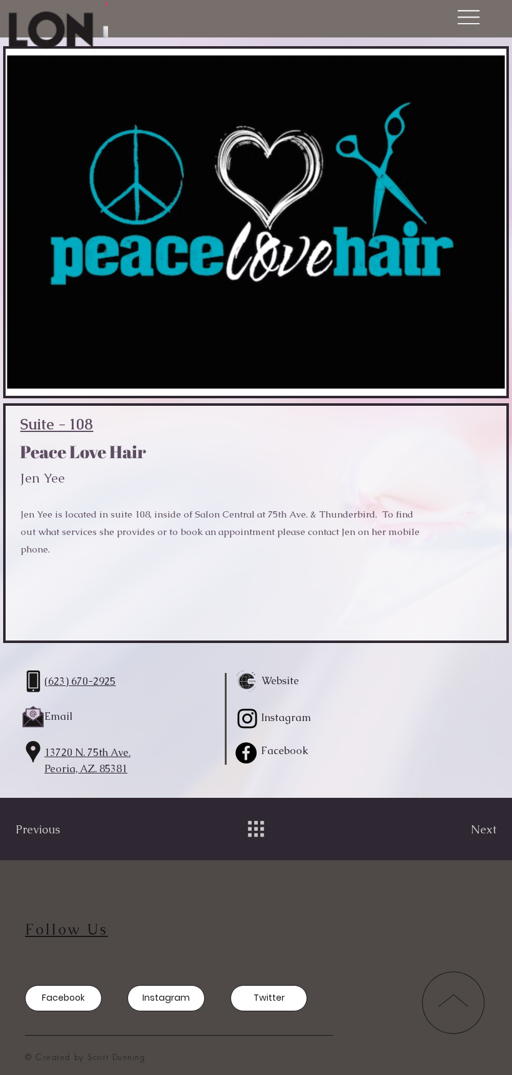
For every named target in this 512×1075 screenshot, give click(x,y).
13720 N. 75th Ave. (87, 752)
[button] (469, 17)
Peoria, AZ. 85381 (85, 768)
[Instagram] (247, 718)
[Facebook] (246, 752)
